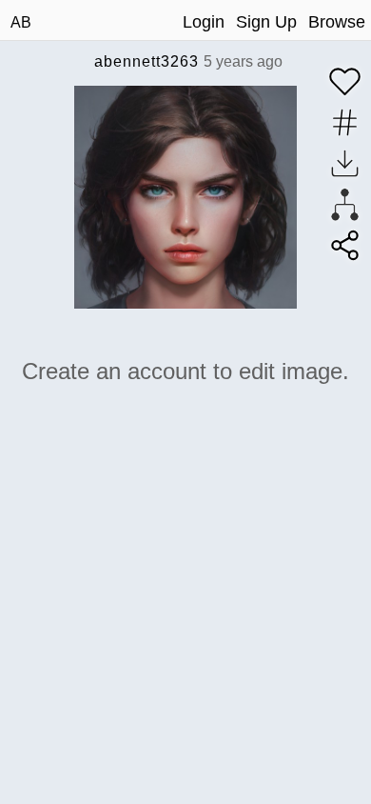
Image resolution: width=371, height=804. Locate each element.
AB (20, 22)
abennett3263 (146, 61)
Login (204, 21)
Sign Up (266, 21)
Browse (336, 21)
